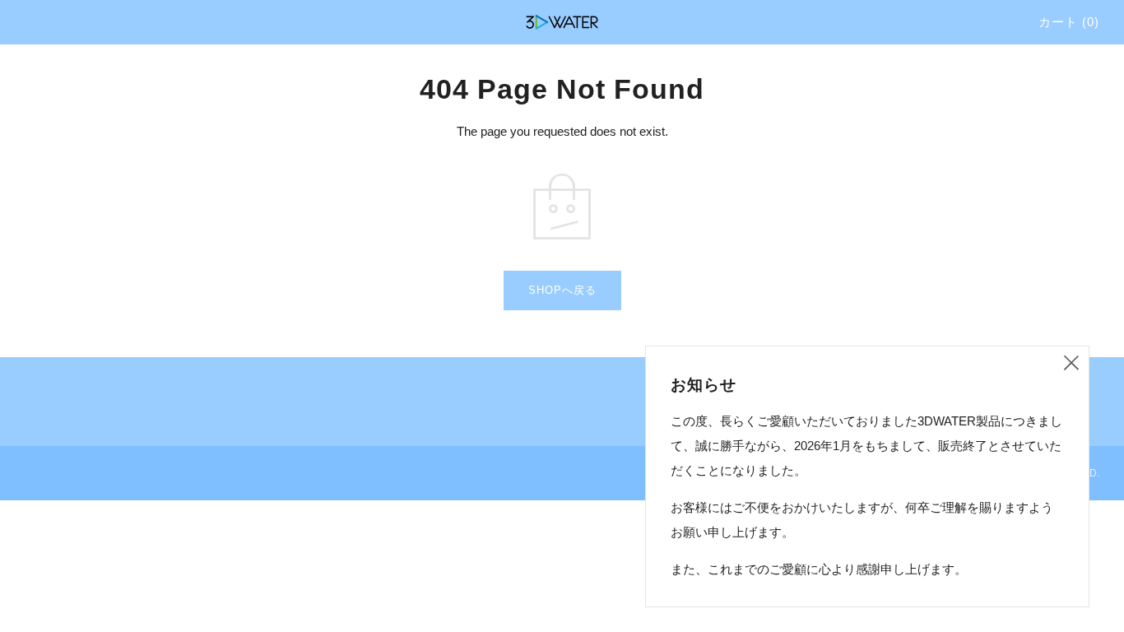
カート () (1068, 22)
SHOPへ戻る (562, 290)
